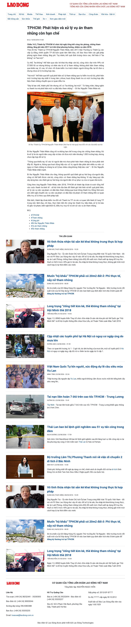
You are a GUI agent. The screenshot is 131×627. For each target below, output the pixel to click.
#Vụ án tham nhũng (39, 226)
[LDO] (25, 252)
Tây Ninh (50, 405)
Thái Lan (82, 442)
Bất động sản (13, 19)
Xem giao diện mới (57, 19)
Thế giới (36, 19)
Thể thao (39, 14)
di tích (114, 469)
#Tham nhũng (36, 218)
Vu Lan (73, 379)
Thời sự (72, 14)
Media (29, 14)
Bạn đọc (82, 14)
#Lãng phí (35, 220)
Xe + (45, 19)
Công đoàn (93, 14)
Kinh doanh (50, 14)
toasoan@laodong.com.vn (22, 615)
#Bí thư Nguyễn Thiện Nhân (42, 223)
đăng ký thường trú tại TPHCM (60, 293)
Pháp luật (62, 14)
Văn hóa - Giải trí (108, 14)
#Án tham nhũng (38, 229)
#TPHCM (35, 215)
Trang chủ (12, 14)
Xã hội (21, 14)
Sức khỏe (26, 19)
